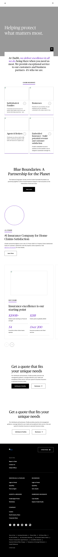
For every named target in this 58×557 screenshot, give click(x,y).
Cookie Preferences (13, 544)
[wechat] (30, 525)
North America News (14, 515)
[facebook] (10, 525)
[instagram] (26, 525)
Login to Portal (13, 482)
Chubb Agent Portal (14, 498)
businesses (36, 478)
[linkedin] (14, 525)
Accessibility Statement (36, 539)
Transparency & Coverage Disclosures (36, 542)
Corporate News (13, 518)
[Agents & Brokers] (24, 133)
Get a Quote (35, 488)
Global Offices (13, 467)
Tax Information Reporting (26, 537)
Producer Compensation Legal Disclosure (18, 539)
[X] (18, 525)
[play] (51, 49)
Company (12, 507)
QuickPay (11, 485)
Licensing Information (23, 535)
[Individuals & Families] (24, 103)
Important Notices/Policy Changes (17, 542)
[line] (22, 525)
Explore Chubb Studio (38, 501)
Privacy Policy (33, 535)
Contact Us (12, 464)
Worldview (12, 501)
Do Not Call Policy (13, 537)
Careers (11, 511)
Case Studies (35, 498)
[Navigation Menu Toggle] (52, 3)
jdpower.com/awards (10, 247)
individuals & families (17, 478)
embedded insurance (39, 494)
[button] (7, 345)
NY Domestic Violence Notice (42, 537)
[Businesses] (49, 103)
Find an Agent (12, 488)
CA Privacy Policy (43, 535)
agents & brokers (15, 494)
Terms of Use (12, 535)
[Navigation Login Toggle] (5, 3)
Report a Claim (13, 461)
